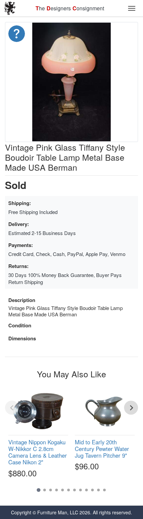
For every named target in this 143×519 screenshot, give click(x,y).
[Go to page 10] (92, 490)
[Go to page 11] (98, 490)
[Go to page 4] (56, 490)
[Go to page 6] (68, 490)
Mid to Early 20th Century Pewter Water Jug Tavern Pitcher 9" (102, 448)
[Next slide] (131, 408)
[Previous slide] (12, 408)
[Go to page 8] (80, 490)
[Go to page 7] (74, 490)
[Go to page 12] (104, 490)
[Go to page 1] (38, 490)
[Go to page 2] (44, 490)
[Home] (10, 8)
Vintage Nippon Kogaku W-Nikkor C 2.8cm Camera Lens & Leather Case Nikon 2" (37, 452)
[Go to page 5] (62, 490)
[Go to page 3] (50, 490)
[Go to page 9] (86, 490)
